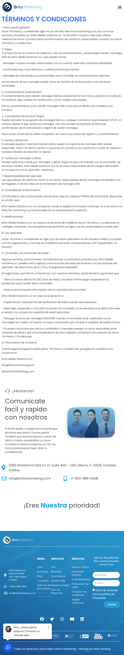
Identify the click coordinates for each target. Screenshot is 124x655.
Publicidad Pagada (78, 573)
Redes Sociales (60, 585)
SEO (53, 567)
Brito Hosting (102, 649)
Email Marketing (81, 579)
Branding (56, 571)
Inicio (40, 567)
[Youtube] (72, 619)
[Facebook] (42, 619)
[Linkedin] (82, 619)
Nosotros (42, 571)
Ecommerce (58, 576)
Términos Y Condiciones (44, 594)
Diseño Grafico (80, 567)
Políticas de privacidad (44, 586)
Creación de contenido (79, 593)
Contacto (43, 580)
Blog (39, 576)
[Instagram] (62, 619)
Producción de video (80, 585)
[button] (119, 7)
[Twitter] (52, 619)
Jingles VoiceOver (78, 601)
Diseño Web (58, 580)
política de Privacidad (103, 596)
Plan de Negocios (56, 591)
